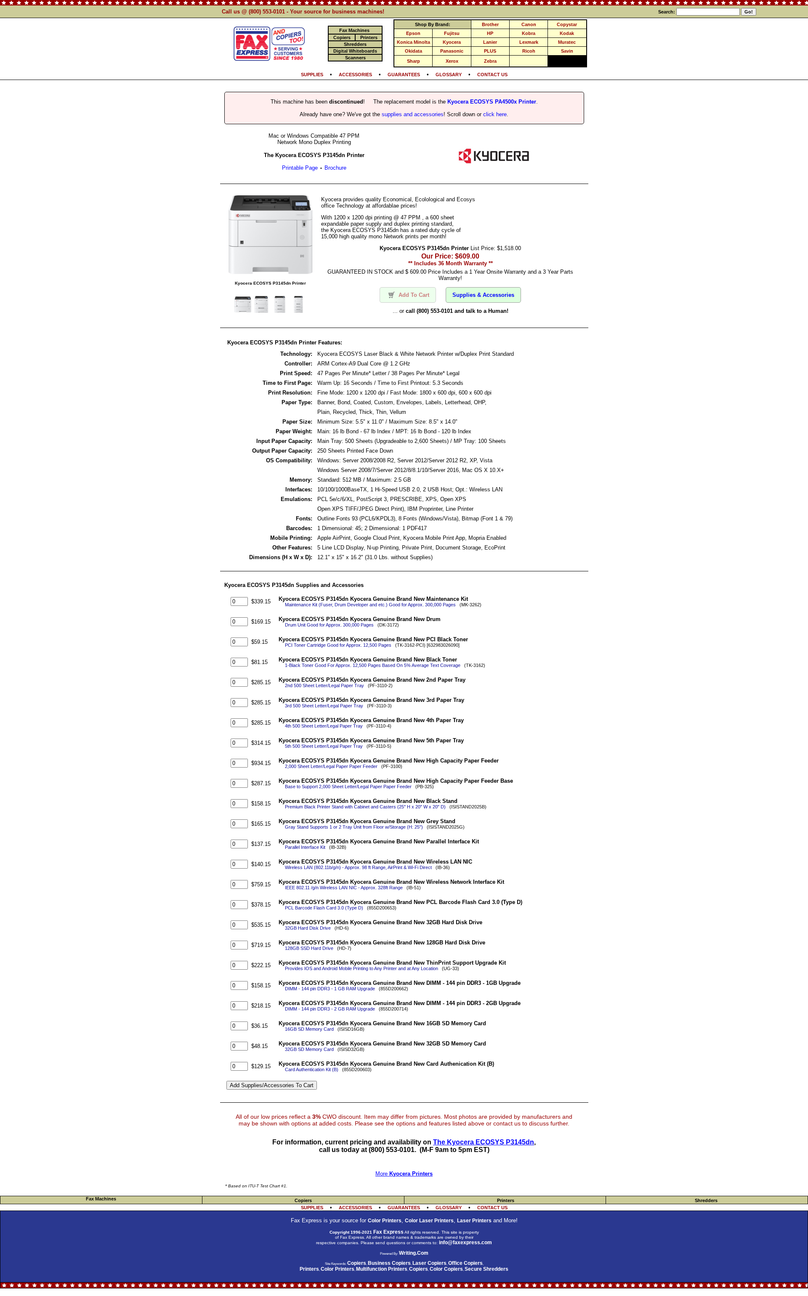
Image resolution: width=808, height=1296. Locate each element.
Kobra (528, 33)
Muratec (567, 42)
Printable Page (300, 168)
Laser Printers (474, 1221)
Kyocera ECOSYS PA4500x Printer (491, 102)
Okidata (413, 50)
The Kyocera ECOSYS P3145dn (483, 1142)
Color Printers (384, 1221)
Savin (567, 50)
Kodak (567, 33)
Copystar (567, 24)
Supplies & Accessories (483, 295)
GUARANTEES (404, 74)
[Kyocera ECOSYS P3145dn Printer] (271, 274)
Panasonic (451, 50)
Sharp (413, 61)
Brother (490, 24)
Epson (413, 33)
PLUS (490, 50)
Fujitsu (452, 33)
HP (490, 33)
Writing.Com (413, 1253)
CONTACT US (492, 74)
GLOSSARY (449, 74)
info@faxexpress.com (465, 1242)
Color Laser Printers (429, 1221)
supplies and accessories (413, 114)
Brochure (335, 168)
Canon (528, 24)
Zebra (490, 61)
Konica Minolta (413, 42)
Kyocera (452, 42)
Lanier (490, 42)
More (404, 1174)
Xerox (452, 61)
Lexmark (528, 42)
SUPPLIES (312, 74)
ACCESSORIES (355, 74)
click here (495, 114)
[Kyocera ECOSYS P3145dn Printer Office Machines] (494, 162)
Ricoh (528, 50)
